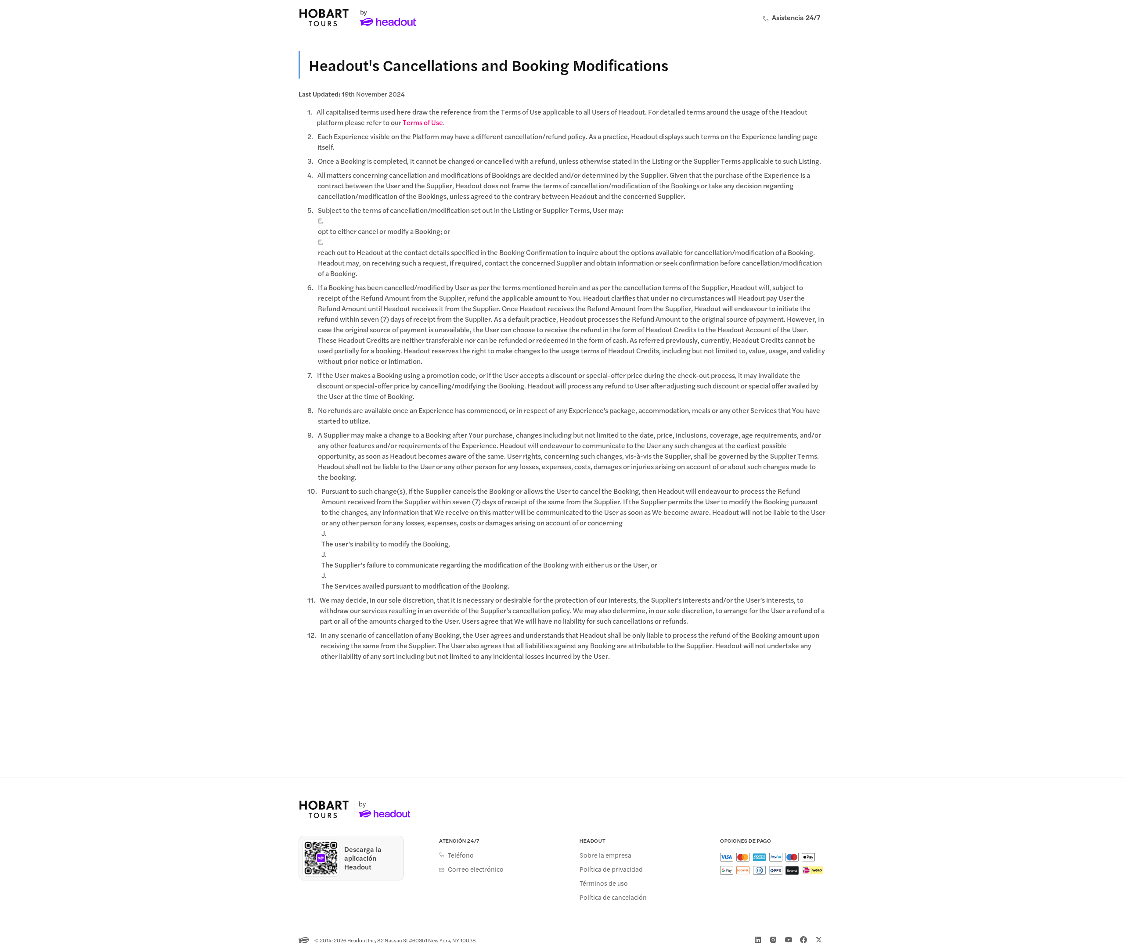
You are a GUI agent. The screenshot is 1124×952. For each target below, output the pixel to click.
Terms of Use (423, 122)
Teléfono (461, 855)
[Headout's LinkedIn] (757, 939)
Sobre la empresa (605, 855)
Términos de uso (604, 883)
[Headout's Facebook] (803, 939)
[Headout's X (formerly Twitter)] (818, 939)
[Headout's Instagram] (773, 939)
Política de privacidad (611, 869)
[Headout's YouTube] (788, 939)
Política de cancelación (613, 897)
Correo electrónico (476, 869)
